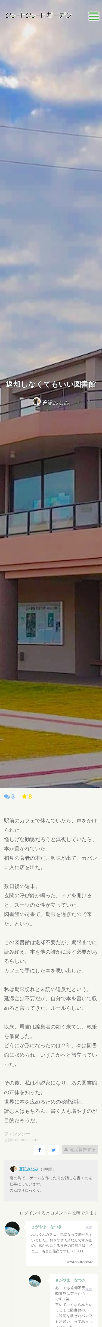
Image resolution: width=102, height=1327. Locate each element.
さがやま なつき (46, 1226)
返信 (88, 1227)
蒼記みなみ (55, 402)
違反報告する (82, 1149)
